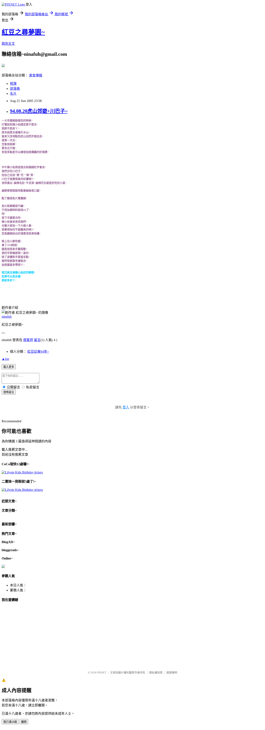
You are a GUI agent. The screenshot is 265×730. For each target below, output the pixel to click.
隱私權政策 (156, 672)
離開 (23, 721)
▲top (5, 359)
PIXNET (101, 672)
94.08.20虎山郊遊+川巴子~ (38, 111)
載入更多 (8, 366)
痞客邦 (28, 340)
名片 (13, 93)
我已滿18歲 (10, 721)
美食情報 (35, 75)
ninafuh (7, 316)
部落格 (15, 88)
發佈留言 (8, 392)
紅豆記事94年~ (38, 351)
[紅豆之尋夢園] (3, 65)
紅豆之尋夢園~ (23, 32)
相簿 (13, 83)
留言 (37, 340)
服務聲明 (171, 672)
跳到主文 (8, 43)
